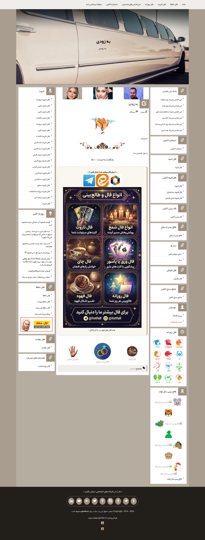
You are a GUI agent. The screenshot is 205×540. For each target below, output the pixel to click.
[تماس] (102, 501)
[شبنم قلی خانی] (72, 94)
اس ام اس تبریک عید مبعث (171, 99)
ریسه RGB (177, 316)
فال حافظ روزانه (44, 301)
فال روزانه (149, 4)
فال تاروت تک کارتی (42, 142)
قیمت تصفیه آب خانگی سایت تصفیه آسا (37, 223)
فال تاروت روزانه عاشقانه (39, 191)
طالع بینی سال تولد (174, 479)
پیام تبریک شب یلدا (42, 314)
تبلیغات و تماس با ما (94, 4)
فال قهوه (178, 186)
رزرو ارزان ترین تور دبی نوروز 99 (37, 252)
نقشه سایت (92, 518)
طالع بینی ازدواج (175, 235)
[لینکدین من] (71, 501)
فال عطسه (46, 347)
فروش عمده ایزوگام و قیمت (39, 271)
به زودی (103, 41)
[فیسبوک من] (118, 501)
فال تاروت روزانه (43, 99)
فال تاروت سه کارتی (42, 148)
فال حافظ (174, 4)
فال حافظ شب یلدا (43, 308)
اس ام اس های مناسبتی (131, 4)
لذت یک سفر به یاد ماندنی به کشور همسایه (37, 244)
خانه (184, 4)
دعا (95, 159)
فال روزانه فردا (44, 366)
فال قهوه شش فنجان (173, 198)
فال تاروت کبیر (44, 105)
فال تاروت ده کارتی (42, 179)
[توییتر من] (95, 501)
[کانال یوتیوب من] (79, 501)
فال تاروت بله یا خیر (42, 197)
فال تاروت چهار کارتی (41, 154)
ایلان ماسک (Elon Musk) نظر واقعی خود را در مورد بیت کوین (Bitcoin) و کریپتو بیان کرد (37, 261)
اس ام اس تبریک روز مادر (172, 105)
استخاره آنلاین (112, 4)
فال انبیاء (178, 167)
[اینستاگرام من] (110, 501)
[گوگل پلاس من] (87, 501)
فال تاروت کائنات (43, 118)
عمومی (132, 368)
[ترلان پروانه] (103, 94)
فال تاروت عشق (43, 185)
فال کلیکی (178, 278)
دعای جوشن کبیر (175, 254)
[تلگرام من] (126, 501)
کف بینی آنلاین (176, 217)
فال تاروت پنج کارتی (42, 161)
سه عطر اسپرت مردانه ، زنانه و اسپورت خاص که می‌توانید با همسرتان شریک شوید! (37, 234)
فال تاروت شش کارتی (41, 167)
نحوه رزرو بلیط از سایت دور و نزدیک (36, 277)
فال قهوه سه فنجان (174, 192)
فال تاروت (162, 4)
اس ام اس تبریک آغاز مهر (172, 118)
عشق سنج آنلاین (175, 297)
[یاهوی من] (134, 501)
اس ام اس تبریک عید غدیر (171, 130)
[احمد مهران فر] (133, 94)
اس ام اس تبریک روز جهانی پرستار (168, 124)
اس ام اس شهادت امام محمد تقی (169, 112)
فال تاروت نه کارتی (42, 173)
